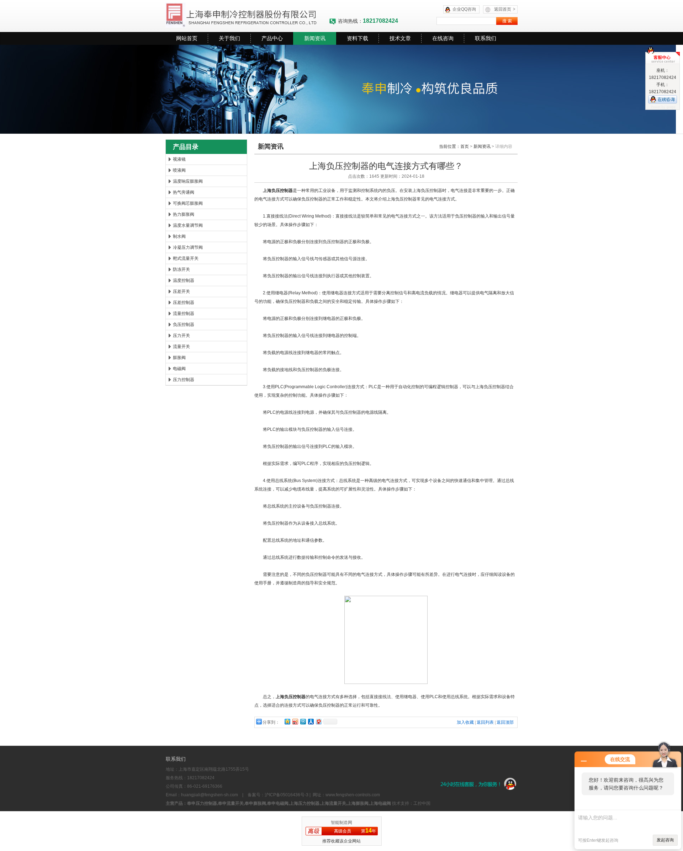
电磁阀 (179, 368)
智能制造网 (341, 822)
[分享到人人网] (310, 721)
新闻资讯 (314, 38)
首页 (464, 146)
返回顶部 (505, 722)
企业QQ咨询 (464, 9)
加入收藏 (465, 722)
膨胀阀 (179, 357)
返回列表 (485, 722)
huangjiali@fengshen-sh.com (209, 794)
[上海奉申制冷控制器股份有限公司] (247, 16)
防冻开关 (181, 269)
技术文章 (400, 38)
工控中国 (421, 803)
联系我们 (485, 38)
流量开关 (181, 346)
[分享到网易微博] (318, 721)
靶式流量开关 (185, 258)
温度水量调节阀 (188, 225)
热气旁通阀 (183, 192)
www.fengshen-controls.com (352, 794)
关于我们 (229, 38)
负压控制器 (183, 324)
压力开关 (181, 335)
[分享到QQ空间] (287, 721)
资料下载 (357, 38)
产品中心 (272, 38)
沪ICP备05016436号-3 (286, 794)
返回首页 (504, 9)
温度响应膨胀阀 (188, 181)
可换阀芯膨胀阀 (188, 203)
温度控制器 (183, 280)
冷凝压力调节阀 (188, 247)
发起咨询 (665, 839)
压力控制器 (183, 379)
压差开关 (181, 291)
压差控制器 (183, 302)
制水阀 (179, 236)
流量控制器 (183, 313)
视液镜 (179, 159)
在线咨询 (443, 38)
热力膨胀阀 (183, 214)
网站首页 (186, 38)
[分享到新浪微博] (295, 721)
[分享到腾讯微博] (303, 721)
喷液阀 (179, 170)
